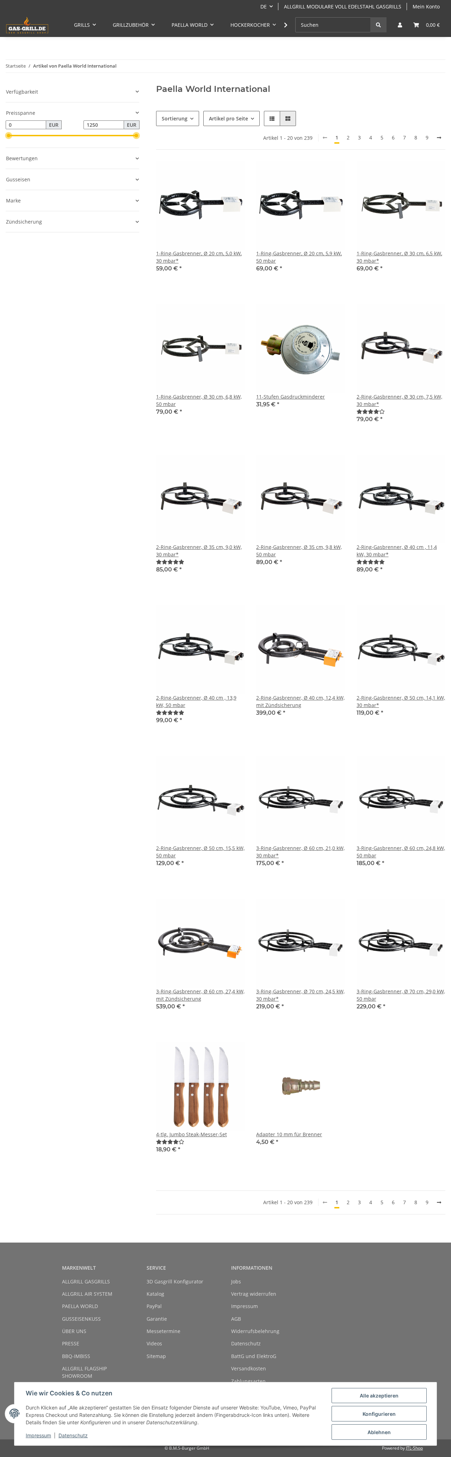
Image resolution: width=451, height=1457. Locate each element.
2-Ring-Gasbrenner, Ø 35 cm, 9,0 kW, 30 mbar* (199, 551)
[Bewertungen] (371, 411)
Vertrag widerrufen (253, 1293)
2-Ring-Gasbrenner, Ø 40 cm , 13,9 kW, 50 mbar (196, 701)
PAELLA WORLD (80, 1306)
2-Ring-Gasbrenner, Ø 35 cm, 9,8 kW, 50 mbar (299, 551)
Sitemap (156, 1356)
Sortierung (174, 118)
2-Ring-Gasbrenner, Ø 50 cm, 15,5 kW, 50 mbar (200, 852)
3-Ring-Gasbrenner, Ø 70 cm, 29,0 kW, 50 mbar (401, 995)
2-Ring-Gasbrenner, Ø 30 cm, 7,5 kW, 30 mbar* (399, 400)
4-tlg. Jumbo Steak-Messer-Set (191, 1134)
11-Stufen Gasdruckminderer (290, 396)
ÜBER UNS (74, 1331)
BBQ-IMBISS (76, 1356)
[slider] (8, 135)
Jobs (236, 1281)
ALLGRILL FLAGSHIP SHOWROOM (84, 1372)
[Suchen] (378, 24)
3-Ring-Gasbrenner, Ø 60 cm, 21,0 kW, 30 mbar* (300, 852)
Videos (154, 1343)
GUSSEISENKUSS (81, 1318)
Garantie (157, 1318)
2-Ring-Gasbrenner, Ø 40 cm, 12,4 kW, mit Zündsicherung (300, 701)
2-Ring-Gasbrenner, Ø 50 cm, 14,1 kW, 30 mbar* (401, 701)
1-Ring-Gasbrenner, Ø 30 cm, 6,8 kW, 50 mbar (199, 400)
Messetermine (163, 1331)
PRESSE (70, 1343)
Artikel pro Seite (228, 118)
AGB (236, 1318)
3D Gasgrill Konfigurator (175, 1281)
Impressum (244, 1306)
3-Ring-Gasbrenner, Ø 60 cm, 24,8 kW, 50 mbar (401, 852)
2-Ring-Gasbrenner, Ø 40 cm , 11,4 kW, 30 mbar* (397, 551)
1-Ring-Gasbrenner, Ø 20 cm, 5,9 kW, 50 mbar (299, 257)
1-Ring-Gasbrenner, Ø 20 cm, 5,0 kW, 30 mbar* (199, 257)
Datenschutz (246, 1343)
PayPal (154, 1306)
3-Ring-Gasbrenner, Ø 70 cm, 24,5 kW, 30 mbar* (300, 995)
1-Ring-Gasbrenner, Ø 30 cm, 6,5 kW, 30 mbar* (399, 257)
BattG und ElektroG (253, 1356)
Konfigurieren (379, 1414)
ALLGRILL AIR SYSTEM (87, 1293)
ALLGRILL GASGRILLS (86, 1281)
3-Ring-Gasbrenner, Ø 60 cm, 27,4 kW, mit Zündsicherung (200, 995)
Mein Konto (426, 6)
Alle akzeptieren (379, 1396)
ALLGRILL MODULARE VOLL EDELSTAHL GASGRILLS (342, 6)
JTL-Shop (414, 1448)
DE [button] (263, 6)
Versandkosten (248, 1368)
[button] (400, 25)
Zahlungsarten (248, 1381)
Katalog (155, 1293)
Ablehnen (379, 1432)
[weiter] (439, 138)
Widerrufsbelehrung (255, 1331)
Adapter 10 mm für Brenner (289, 1134)
